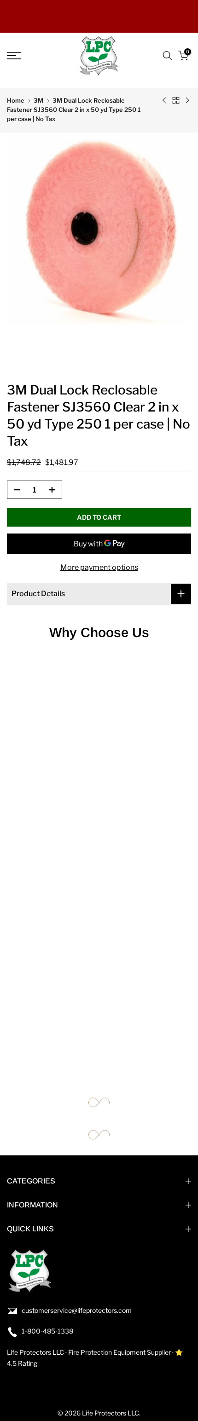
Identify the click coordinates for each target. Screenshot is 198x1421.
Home (15, 100)
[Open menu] (27, 55)
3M (38, 100)
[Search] (168, 56)
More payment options (99, 567)
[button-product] (14, 490)
